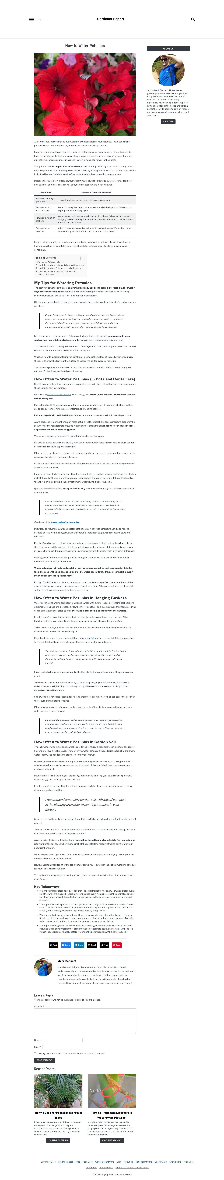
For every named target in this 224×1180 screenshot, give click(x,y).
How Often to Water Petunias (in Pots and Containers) (61, 265)
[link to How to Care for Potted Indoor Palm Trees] (58, 1091)
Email (37, 1047)
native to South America (59, 394)
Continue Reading (58, 1140)
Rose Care (88, 1162)
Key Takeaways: (47, 274)
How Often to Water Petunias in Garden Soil (56, 271)
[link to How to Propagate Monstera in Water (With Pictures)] (112, 1091)
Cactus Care (161, 1162)
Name (37, 1040)
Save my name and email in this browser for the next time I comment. (71, 1053)
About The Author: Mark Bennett (132, 1167)
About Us (168, 121)
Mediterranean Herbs (69, 1162)
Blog (119, 1162)
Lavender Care (48, 1162)
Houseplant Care (143, 1162)
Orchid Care (175, 1162)
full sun (94, 638)
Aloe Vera (189, 1162)
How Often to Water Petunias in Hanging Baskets (59, 268)
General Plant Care (104, 1162)
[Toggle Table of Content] (81, 258)
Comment (39, 1006)
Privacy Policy (106, 1167)
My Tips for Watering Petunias (50, 262)
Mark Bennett (67, 961)
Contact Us (91, 1167)
